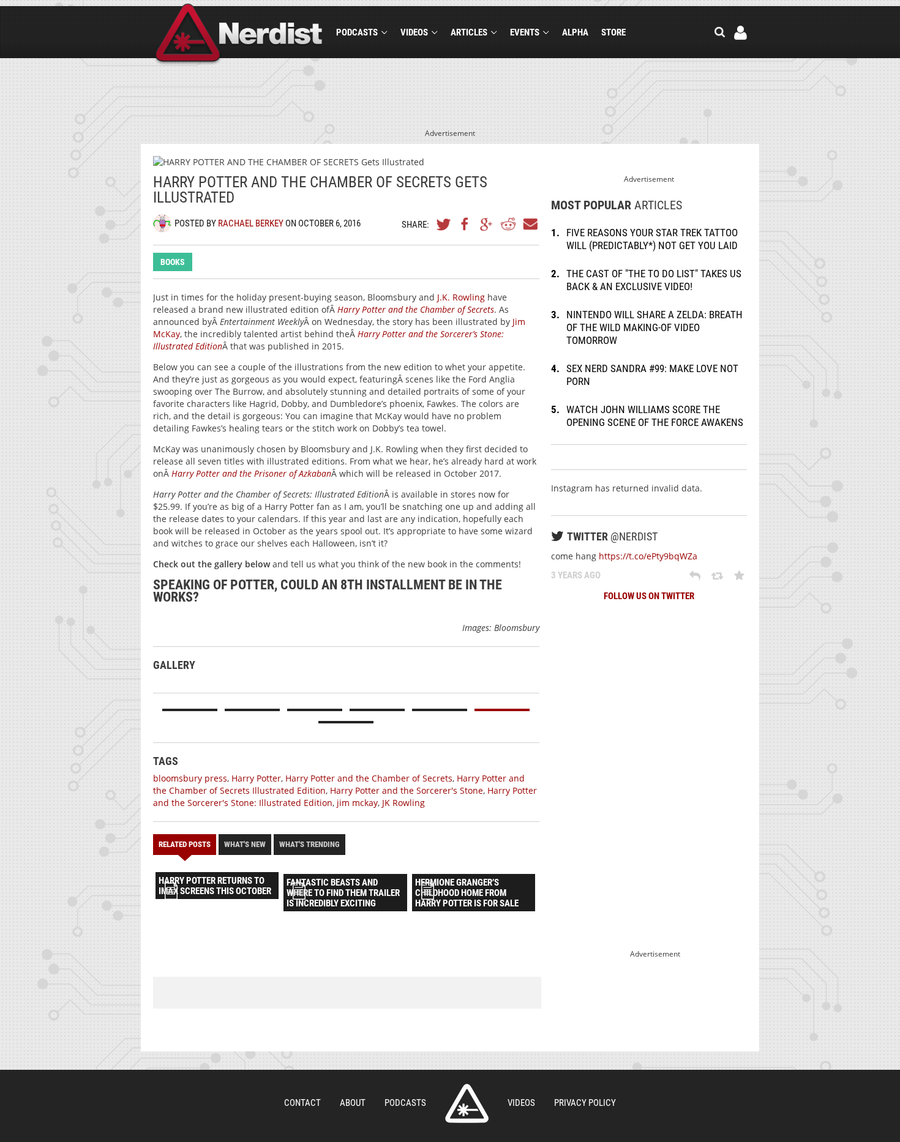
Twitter (444, 224)
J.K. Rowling (461, 297)
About (353, 1102)
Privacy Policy (585, 1102)
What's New (245, 844)
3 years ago (576, 575)
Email (530, 224)
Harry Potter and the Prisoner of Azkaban (251, 473)
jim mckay (357, 802)
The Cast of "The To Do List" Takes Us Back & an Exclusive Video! (653, 280)
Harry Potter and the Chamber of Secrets (415, 309)
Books (172, 262)
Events (524, 32)
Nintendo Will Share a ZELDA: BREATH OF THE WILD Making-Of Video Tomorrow (654, 327)
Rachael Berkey (250, 223)
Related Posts (185, 844)
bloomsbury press (190, 778)
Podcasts (357, 32)
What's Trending (309, 844)
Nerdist (239, 34)
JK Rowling (403, 802)
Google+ (487, 224)
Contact (302, 1102)
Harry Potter (256, 778)
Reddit (508, 224)
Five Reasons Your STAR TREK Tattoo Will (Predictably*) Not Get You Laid (652, 239)
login (740, 33)
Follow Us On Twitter (649, 596)
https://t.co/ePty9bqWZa (648, 556)
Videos (414, 32)
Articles (469, 32)
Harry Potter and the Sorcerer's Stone (406, 790)
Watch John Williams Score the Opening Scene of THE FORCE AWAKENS (654, 415)
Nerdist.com (467, 1103)
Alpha (575, 32)
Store (613, 32)
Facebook (465, 224)
